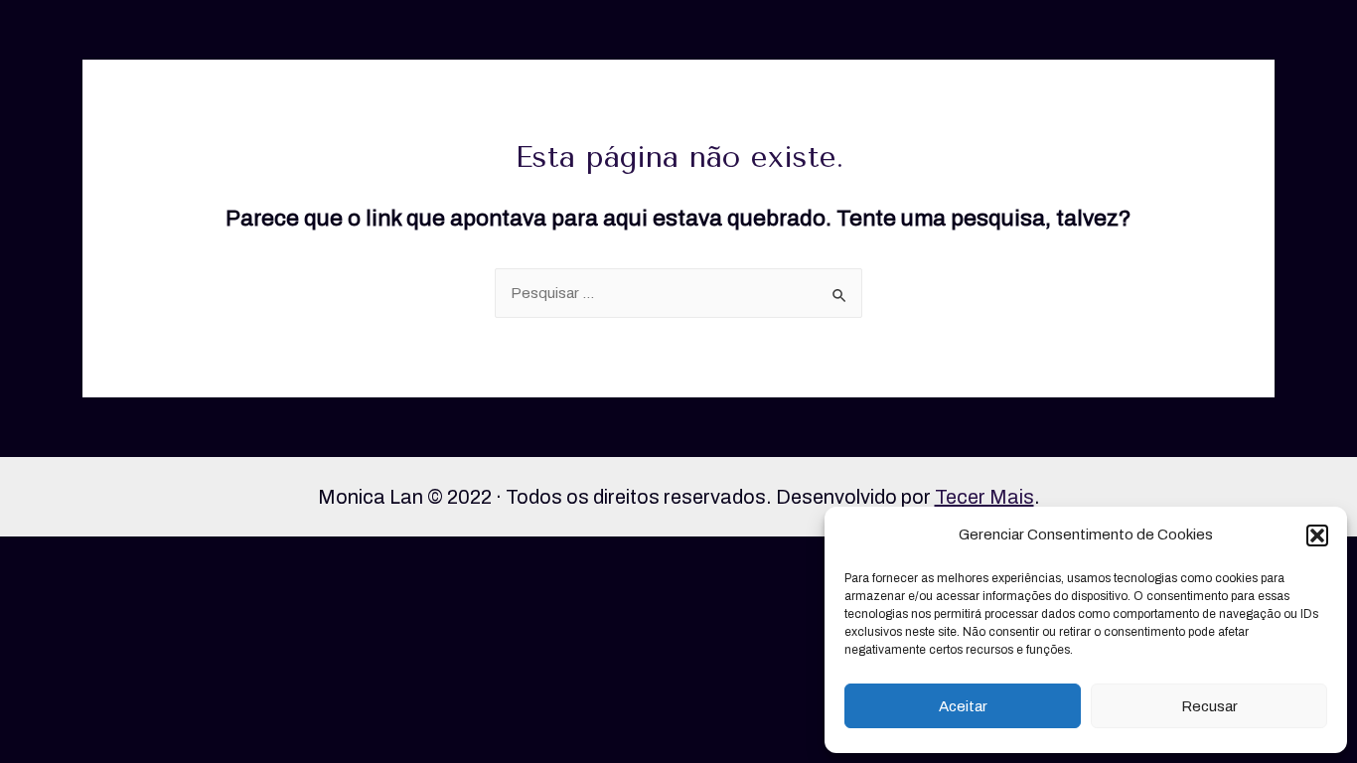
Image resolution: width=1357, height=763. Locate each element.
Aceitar (963, 706)
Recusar (1209, 706)
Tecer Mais (984, 497)
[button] (1317, 535)
